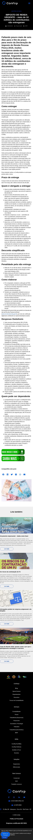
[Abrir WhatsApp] (29, 836)
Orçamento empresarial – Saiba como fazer (14, 536)
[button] (29, 3)
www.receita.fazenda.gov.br (9, 314)
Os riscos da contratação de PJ (10, 572)
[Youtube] (24, 797)
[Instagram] (14, 797)
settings (13, 834)
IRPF (26, 26)
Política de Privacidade (16, 818)
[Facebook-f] (9, 797)
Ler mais (6, 549)
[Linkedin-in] (19, 797)
